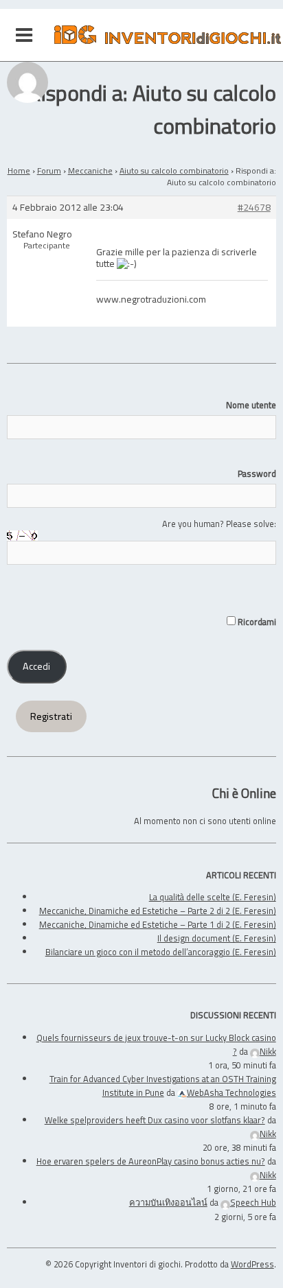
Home (19, 170)
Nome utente (250, 405)
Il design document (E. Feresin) (216, 938)
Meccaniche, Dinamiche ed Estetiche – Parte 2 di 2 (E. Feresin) (157, 910)
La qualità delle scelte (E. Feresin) (212, 897)
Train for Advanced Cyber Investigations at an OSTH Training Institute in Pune (162, 1085)
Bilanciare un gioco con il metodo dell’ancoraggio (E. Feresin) (160, 952)
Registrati (51, 716)
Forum (49, 170)
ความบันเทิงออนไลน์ (168, 1202)
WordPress (252, 1264)
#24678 (254, 207)
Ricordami (255, 622)
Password (256, 473)
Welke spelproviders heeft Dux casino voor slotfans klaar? (155, 1120)
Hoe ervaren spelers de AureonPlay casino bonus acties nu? (150, 1161)
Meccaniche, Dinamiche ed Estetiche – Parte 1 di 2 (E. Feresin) (157, 924)
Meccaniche (90, 170)
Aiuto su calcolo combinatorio (174, 170)
